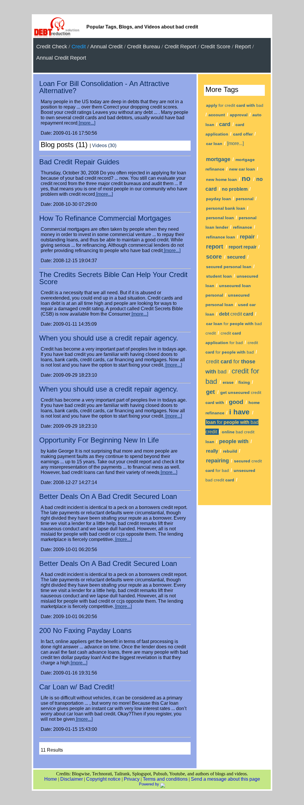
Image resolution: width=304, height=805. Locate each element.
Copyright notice (103, 779)
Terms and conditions (165, 779)
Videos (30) (104, 145)
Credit (79, 47)
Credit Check (51, 47)
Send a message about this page (225, 779)
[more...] (86, 122)
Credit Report (180, 47)
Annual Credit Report (61, 58)
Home (50, 779)
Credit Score (215, 47)
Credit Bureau (143, 47)
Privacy (132, 779)
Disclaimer (71, 779)
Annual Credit (106, 47)
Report (243, 47)
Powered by (149, 784)
